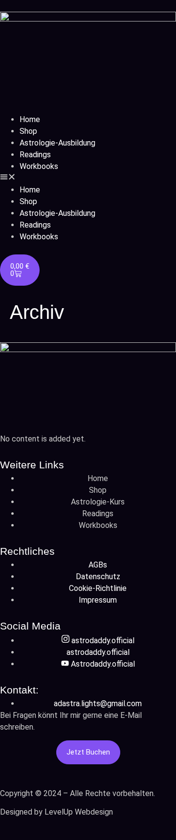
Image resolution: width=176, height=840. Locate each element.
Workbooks (39, 166)
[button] (88, 178)
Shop (28, 131)
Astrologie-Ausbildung (57, 142)
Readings (35, 154)
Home (30, 119)
